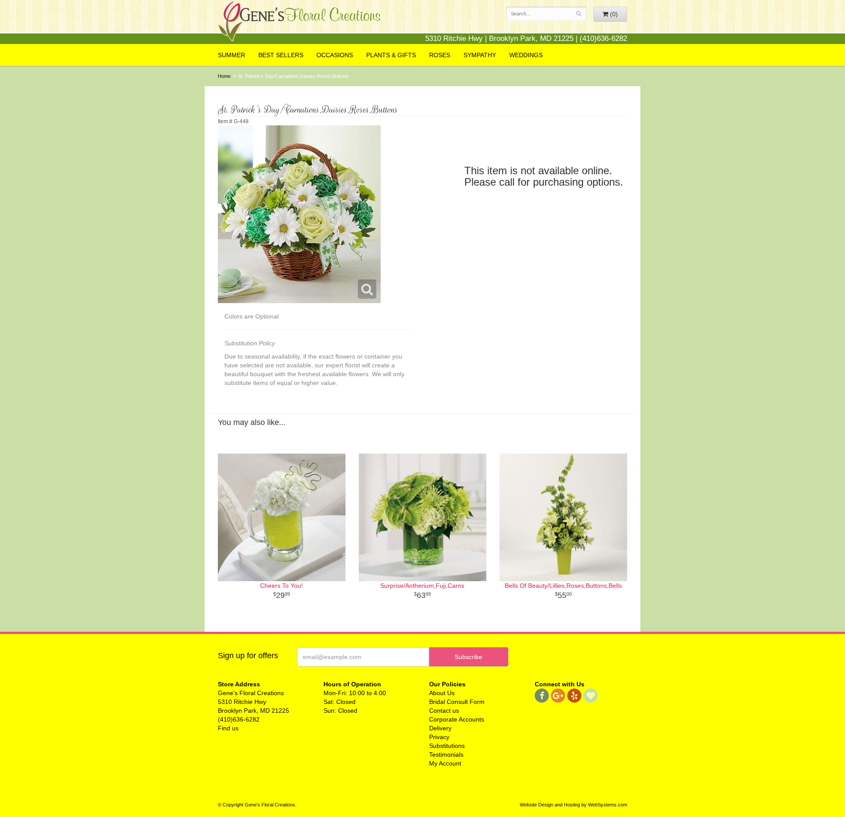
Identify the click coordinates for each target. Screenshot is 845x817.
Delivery (440, 728)
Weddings (526, 55)
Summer (231, 55)
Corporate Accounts (456, 719)
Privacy (439, 736)
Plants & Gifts (391, 55)
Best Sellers (280, 55)
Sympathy (479, 55)
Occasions (334, 55)
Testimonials (446, 754)
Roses (439, 55)
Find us (228, 728)
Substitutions (447, 745)
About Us (442, 692)
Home (224, 76)
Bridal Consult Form (457, 701)
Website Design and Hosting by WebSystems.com (573, 804)
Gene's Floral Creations (299, 22)
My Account (445, 763)
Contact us (444, 710)
